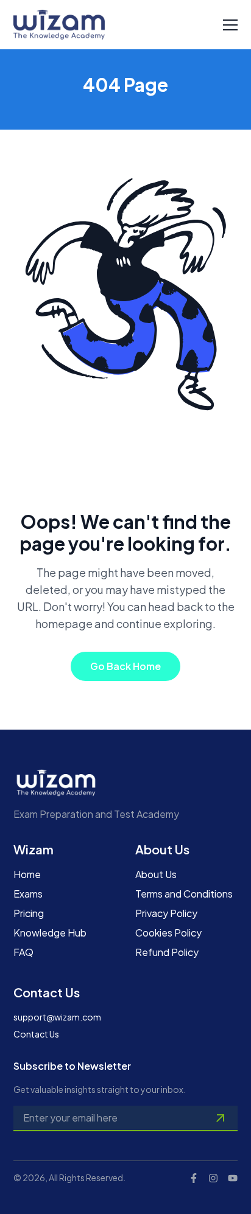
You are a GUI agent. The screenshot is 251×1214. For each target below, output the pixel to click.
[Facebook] (194, 1178)
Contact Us (36, 1033)
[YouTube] (233, 1178)
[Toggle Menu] (230, 24)
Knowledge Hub (50, 932)
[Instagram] (213, 1178)
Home (27, 874)
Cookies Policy (168, 932)
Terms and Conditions (184, 893)
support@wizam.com (57, 1016)
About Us (156, 874)
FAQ (23, 952)
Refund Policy (167, 952)
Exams (28, 893)
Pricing (28, 913)
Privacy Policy (166, 913)
